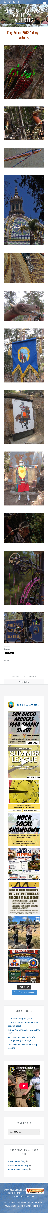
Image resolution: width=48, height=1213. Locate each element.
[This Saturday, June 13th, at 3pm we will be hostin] (24, 829)
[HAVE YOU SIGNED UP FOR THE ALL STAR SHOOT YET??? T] (24, 966)
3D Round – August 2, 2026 (20, 1018)
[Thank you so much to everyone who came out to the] (24, 932)
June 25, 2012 (25, 677)
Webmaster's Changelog (24, 1196)
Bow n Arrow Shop (16, 1161)
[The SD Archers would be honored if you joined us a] (24, 795)
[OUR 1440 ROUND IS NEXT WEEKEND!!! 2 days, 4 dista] (24, 727)
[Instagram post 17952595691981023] (24, 864)
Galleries (25, 682)
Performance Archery (18, 1165)
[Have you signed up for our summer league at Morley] (24, 761)
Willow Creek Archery (18, 1169)
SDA (34, 677)
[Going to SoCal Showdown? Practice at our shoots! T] (24, 898)
